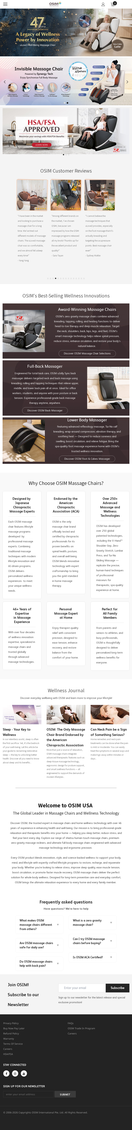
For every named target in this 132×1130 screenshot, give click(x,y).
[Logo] (55, 4)
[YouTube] (24, 1073)
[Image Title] (66, 131)
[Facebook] (6, 1073)
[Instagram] (15, 1073)
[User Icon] (103, 4)
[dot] (64, 103)
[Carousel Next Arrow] (127, 82)
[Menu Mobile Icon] (5, 4)
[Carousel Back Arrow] (5, 82)
